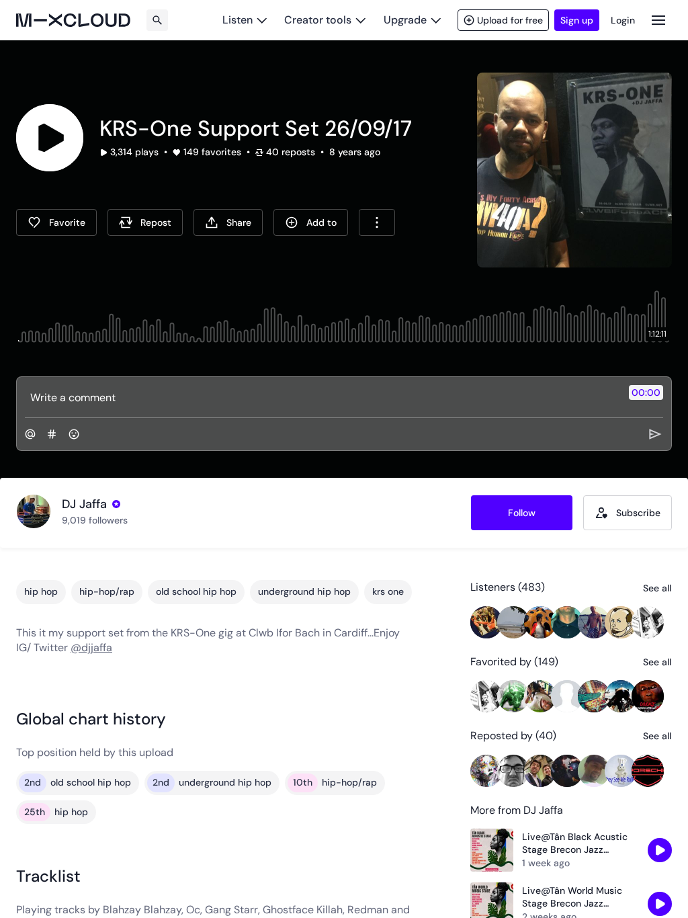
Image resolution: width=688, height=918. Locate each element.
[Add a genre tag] (51, 434)
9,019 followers (95, 520)
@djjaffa (91, 647)
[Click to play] (49, 137)
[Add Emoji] (74, 434)
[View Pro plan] (116, 504)
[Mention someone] (30, 434)
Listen (237, 20)
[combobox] (377, 222)
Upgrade (405, 20)
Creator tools (317, 20)
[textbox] (321, 397)
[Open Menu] (658, 20)
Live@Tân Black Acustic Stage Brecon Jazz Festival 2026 (575, 844)
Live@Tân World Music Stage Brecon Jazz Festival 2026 (572, 897)
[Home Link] (73, 20)
